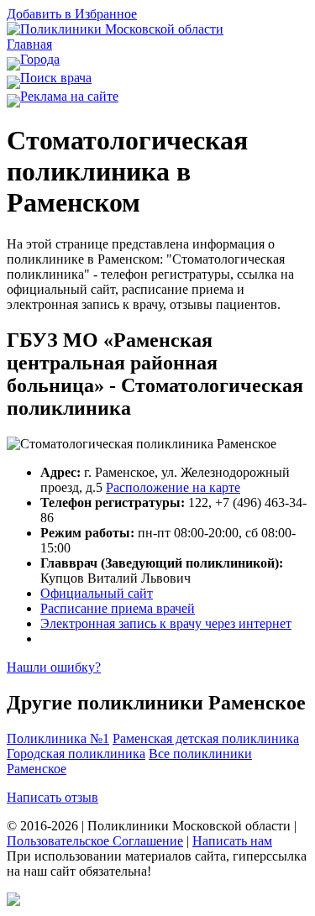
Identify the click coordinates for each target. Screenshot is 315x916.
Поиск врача (56, 78)
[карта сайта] (13, 901)
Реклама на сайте (69, 96)
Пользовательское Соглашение (95, 841)
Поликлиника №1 (58, 738)
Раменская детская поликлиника (206, 738)
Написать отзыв (52, 797)
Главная (29, 44)
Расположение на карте (173, 487)
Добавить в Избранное (72, 14)
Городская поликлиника (76, 753)
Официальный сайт (96, 593)
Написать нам (232, 841)
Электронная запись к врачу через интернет (165, 623)
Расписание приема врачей (117, 608)
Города (40, 59)
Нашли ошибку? (54, 667)
